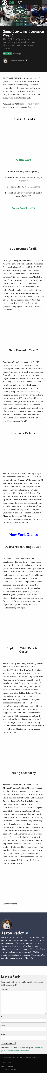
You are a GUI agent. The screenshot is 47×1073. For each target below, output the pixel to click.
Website (4, 1034)
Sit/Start (7, 54)
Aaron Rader (17, 60)
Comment (5, 989)
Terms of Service (7, 1066)
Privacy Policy (6, 1062)
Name (3, 1017)
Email (3, 1026)
